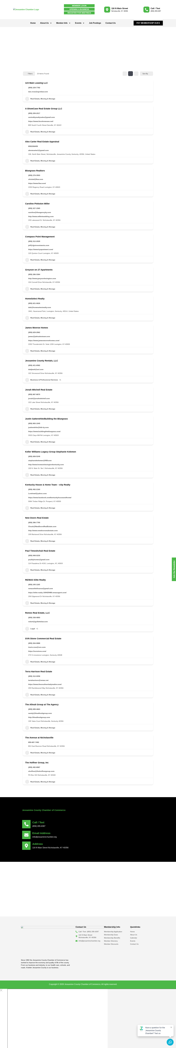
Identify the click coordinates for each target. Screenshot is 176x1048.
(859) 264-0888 (34, 643)
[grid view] (124, 73)
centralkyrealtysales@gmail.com (41, 117)
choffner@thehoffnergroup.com (41, 771)
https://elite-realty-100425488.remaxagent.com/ (47, 592)
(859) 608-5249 (34, 456)
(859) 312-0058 (34, 676)
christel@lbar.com (35, 179)
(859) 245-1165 (34, 584)
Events (78, 23)
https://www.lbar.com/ (37, 183)
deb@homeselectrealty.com (39, 307)
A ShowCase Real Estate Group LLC (43, 108)
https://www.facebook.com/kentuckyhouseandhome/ (49, 497)
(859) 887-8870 (34, 394)
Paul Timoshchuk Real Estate (40, 551)
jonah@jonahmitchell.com (39, 398)
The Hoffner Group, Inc (37, 762)
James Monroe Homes (36, 328)
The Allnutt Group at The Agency (42, 704)
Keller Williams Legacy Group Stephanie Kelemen (50, 452)
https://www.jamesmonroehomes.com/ (43, 340)
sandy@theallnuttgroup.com (40, 713)
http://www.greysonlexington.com (42, 278)
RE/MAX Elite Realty (35, 580)
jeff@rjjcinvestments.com (38, 245)
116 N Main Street (119, 8)
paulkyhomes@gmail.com (38, 560)
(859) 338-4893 (34, 617)
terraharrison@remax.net (38, 680)
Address (37, 843)
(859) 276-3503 (34, 175)
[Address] (26, 845)
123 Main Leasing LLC (36, 83)
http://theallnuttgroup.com (39, 717)
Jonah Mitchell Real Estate (38, 390)
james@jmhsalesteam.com (39, 336)
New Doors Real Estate (37, 518)
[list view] (130, 73)
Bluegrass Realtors (35, 170)
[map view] (136, 73)
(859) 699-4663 (34, 709)
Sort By (145, 74)
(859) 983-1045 (34, 423)
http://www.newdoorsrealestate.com (43, 530)
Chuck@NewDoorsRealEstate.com (42, 526)
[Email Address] (26, 835)
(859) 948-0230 (34, 555)
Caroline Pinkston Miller (37, 203)
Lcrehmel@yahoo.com (37, 493)
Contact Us (110, 23)
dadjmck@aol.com (35, 369)
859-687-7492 (33, 742)
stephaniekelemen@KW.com (39, 460)
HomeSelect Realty (35, 298)
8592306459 (33, 146)
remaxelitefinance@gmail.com (40, 588)
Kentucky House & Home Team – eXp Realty (47, 485)
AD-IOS (122, 984)
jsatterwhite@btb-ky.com (38, 427)
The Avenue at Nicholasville (39, 737)
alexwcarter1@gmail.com (38, 150)
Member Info (62, 23)
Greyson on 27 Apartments (39, 270)
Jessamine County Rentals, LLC (41, 360)
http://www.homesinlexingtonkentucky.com (46, 464)
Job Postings (95, 23)
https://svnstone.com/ (37, 651)
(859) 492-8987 (34, 767)
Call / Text (155, 8)
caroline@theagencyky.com (39, 212)
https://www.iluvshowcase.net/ (40, 121)
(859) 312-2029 (34, 241)
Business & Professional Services (44, 380)
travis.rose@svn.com (36, 647)
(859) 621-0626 (34, 303)
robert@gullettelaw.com (38, 622)
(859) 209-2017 (34, 113)
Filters (30, 74)
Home (33, 23)
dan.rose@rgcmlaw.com (38, 92)
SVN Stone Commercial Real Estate (43, 638)
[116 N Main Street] (107, 10)
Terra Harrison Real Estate (38, 671)
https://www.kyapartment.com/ (40, 249)
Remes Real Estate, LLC (37, 613)
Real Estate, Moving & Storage (42, 99)
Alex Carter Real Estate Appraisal (42, 141)
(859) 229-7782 (34, 88)
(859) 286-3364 (34, 274)
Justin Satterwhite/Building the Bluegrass (46, 419)
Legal (32, 629)
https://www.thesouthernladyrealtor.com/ (45, 684)
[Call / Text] (146, 10)
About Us (44, 23)
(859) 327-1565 (34, 208)
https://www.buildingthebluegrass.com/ (44, 431)
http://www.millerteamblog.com (41, 216)
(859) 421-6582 (34, 365)
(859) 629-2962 (34, 332)
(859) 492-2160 (34, 489)
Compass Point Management (40, 236)
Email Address (41, 833)
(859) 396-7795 (34, 522)
